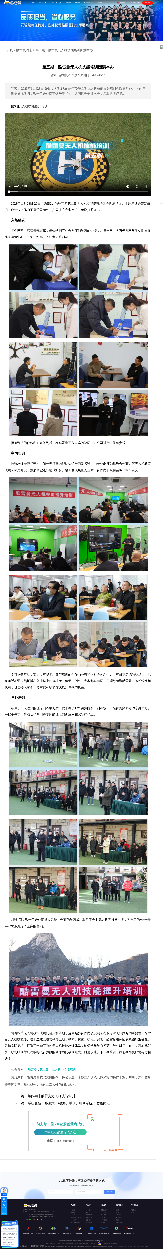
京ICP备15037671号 (79, 1243)
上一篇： (21, 1096)
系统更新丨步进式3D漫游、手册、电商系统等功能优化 (62, 1103)
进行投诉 (98, 1240)
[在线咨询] (4, 1191)
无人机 (56, 1069)
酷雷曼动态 (24, 50)
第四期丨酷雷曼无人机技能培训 (44, 1096)
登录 (134, 2)
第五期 (44, 1069)
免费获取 (109, 1191)
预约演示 (147, 2)
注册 (138, 2)
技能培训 (69, 1069)
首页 (10, 50)
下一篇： (21, 1103)
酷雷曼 (32, 1069)
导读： (15, 88)
